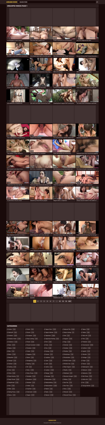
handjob (31, 376)
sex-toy (68, 382)
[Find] (97, 2)
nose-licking (69, 332)
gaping (30, 363)
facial (30, 341)
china (11, 373)
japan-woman (51, 332)
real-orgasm (69, 367)
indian (30, 385)
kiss (48, 348)
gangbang (31, 360)
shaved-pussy (69, 395)
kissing (49, 351)
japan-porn (50, 329)
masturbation (51, 385)
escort (30, 332)
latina (48, 367)
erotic (30, 329)
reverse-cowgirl (70, 376)
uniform (86, 348)
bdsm (11, 354)
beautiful (12, 357)
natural (49, 395)
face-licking (32, 338)
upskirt (86, 351)
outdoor (68, 348)
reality (67, 370)
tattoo (85, 332)
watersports (87, 367)
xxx (85, 382)
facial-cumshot (33, 345)
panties (68, 351)
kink (48, 341)
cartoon (12, 363)
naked (48, 388)
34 (66, 301)
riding (67, 379)
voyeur (86, 363)
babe (11, 345)
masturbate (50, 379)
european (31, 335)
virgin (85, 360)
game (30, 357)
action (11, 329)
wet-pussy (87, 376)
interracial (31, 392)
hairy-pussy (32, 373)
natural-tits (69, 329)
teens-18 (86, 335)
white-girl (86, 379)
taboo (85, 329)
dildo (11, 388)
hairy (30, 370)
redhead (68, 373)
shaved (68, 392)
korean (48, 354)
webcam (86, 370)
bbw (11, 351)
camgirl (12, 360)
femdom (31, 348)
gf (29, 367)
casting (12, 367)
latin (48, 363)
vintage (86, 357)
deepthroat (13, 382)
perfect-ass (69, 363)
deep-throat (13, 379)
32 (59, 301)
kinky (48, 345)
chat (11, 370)
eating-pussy (13, 392)
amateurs (12, 341)
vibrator (86, 354)
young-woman (88, 385)
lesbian (49, 370)
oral (67, 335)
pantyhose (68, 354)
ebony (11, 395)
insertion (31, 388)
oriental (68, 345)
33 (63, 301)
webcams (86, 373)
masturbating (50, 382)
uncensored (87, 345)
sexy (67, 388)
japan (30, 395)
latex (48, 360)
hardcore (31, 379)
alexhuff (12, 332)
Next (69, 301)
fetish (30, 351)
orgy (67, 341)
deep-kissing (13, 376)
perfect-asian (69, 360)
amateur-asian (14, 338)
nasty (48, 392)
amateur (12, 335)
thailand (86, 341)
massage (49, 376)
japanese (50, 335)
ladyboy (49, 357)
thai (85, 338)
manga (49, 373)
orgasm (68, 338)
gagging (31, 354)
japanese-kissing (52, 338)
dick (11, 385)
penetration (69, 357)
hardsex (31, 382)
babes (11, 348)
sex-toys (68, 385)
